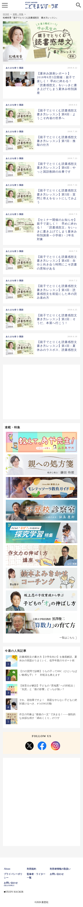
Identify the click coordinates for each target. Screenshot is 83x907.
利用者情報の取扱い (60, 869)
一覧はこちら (67, 637)
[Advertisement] (41, 391)
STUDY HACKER (14, 892)
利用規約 (31, 869)
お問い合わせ (57, 874)
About (7, 869)
